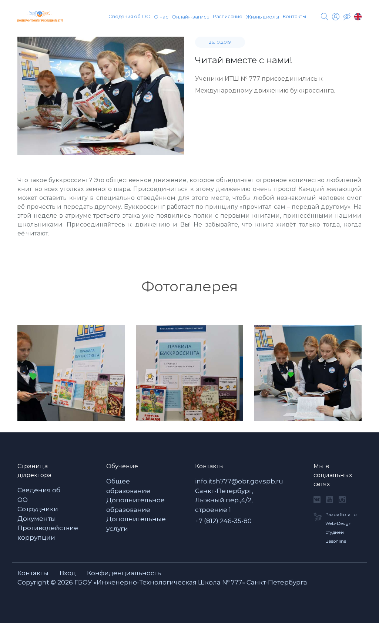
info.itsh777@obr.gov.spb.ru (239, 481)
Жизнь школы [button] (262, 17)
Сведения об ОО (129, 16)
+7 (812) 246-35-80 (223, 521)
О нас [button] (161, 17)
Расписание (227, 16)
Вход (68, 573)
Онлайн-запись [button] (190, 17)
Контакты (294, 16)
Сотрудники (37, 509)
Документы (36, 518)
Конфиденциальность (124, 573)
